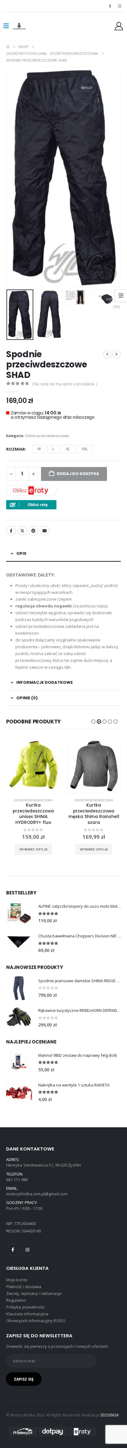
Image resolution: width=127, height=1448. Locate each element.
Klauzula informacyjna (27, 1314)
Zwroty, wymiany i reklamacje (34, 1293)
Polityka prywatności (25, 1307)
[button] (8, 26)
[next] (116, 354)
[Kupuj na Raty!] (31, 504)
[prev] (107, 354)
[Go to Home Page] (8, 46)
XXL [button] (85, 449)
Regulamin (16, 1300)
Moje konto (16, 1280)
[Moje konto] (119, 26)
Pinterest (34, 531)
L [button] (53, 449)
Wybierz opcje (33, 849)
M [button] (39, 449)
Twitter (22, 531)
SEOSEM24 (109, 1414)
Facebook (11, 531)
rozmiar (15, 449)
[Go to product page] (19, 914)
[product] (33, 766)
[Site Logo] (25, 26)
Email (45, 531)
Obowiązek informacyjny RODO (35, 1320)
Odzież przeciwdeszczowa (47, 435)
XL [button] (68, 449)
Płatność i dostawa (23, 1286)
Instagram (27, 1250)
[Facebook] (110, 6)
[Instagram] (120, 6)
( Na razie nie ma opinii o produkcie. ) (64, 384)
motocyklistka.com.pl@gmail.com (37, 1194)
